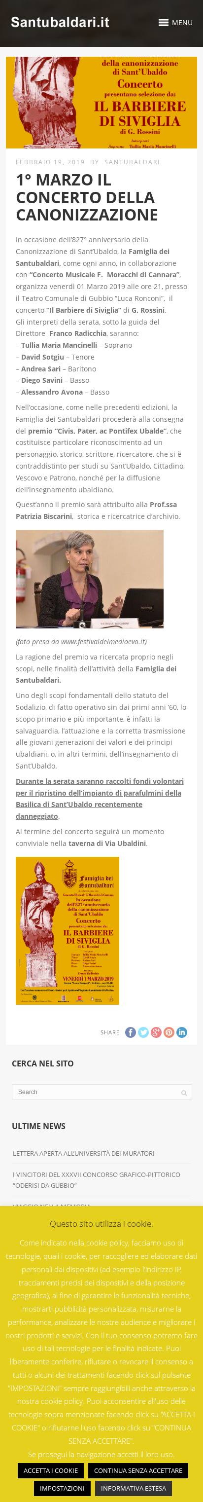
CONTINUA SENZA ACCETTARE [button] (138, 1470)
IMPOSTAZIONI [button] (62, 1488)
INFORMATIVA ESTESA (133, 1488)
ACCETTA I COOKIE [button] (51, 1470)
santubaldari (132, 162)
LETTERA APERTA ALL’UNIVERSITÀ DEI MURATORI (84, 1153)
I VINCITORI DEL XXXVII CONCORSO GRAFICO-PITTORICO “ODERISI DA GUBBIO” (96, 1180)
